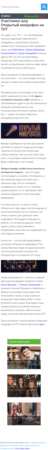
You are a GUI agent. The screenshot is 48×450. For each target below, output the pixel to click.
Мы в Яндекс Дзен (22, 448)
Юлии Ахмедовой (27, 53)
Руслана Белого (9, 53)
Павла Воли (18, 49)
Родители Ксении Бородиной (22, 389)
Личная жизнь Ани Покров (21, 361)
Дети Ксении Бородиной (20, 417)
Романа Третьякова (30, 284)
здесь (42, 324)
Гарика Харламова (35, 49)
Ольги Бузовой (8, 284)
